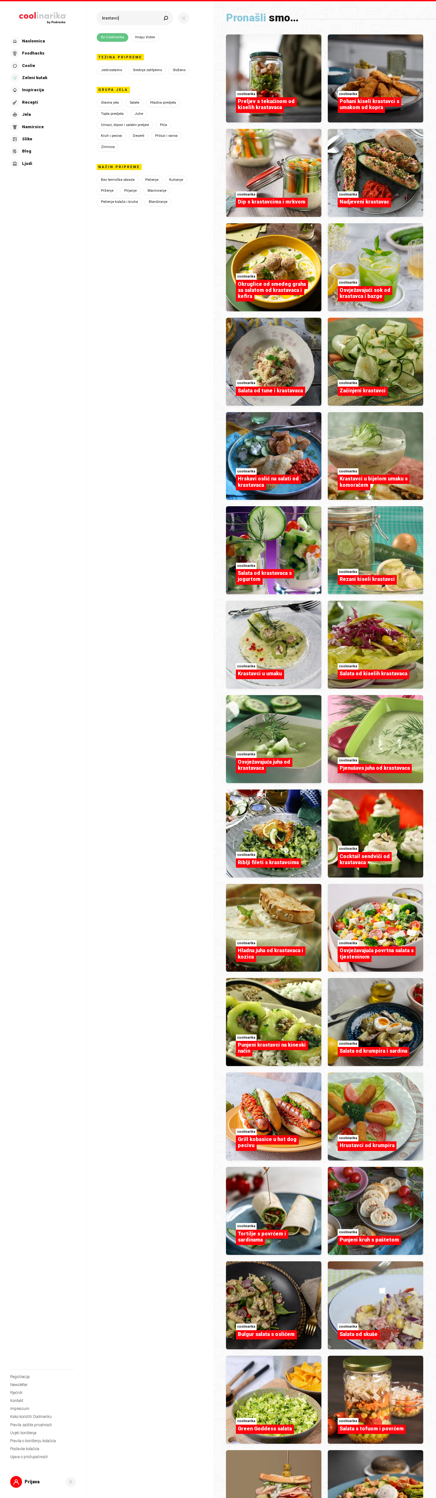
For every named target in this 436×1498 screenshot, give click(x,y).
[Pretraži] (165, 18)
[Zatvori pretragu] (183, 18)
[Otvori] (71, 1482)
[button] (42, 102)
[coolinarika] (43, 16)
